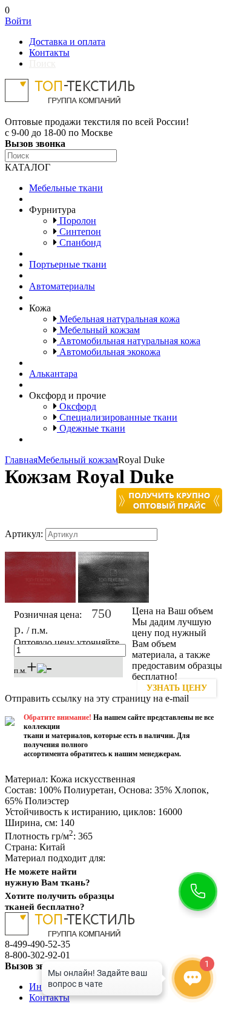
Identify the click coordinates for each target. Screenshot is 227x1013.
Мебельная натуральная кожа (118, 319)
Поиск (42, 63)
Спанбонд (79, 242)
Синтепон (79, 231)
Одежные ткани (91, 428)
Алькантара (53, 373)
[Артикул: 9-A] (113, 600)
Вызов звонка (35, 143)
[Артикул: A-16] (40, 600)
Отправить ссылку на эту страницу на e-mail (97, 698)
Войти (18, 21)
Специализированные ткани (117, 417)
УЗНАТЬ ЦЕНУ (176, 688)
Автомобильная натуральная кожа (128, 341)
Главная (21, 460)
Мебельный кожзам (98, 330)
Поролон (76, 220)
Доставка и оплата (67, 41)
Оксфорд (76, 406)
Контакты (49, 52)
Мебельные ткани (66, 188)
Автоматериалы (62, 286)
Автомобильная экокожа (108, 352)
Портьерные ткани (68, 264)
